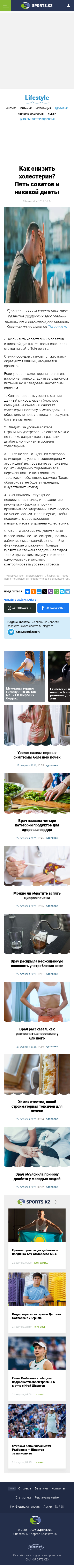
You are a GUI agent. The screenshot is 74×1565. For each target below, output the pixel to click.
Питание (26, 108)
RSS (61, 1506)
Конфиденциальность (25, 1506)
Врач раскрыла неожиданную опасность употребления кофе (37, 963)
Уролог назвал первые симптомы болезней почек (37, 754)
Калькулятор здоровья (38, 119)
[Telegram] (67, 591)
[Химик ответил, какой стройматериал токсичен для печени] (37, 1074)
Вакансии (41, 1488)
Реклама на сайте (47, 1497)
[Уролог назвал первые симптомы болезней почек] (37, 725)
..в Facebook (54, 608)
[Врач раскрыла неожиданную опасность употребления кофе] (37, 934)
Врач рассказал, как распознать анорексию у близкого (37, 1033)
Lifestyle (37, 97)
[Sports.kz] (37, 5)
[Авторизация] (70, 5)
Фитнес (11, 108)
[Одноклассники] (33, 591)
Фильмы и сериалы (31, 113)
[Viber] (50, 591)
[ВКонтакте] (27, 591)
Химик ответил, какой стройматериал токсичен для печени (37, 1106)
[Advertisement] (38, 51)
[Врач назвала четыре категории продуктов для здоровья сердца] (37, 793)
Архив (48, 1506)
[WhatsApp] (56, 591)
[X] (44, 591)
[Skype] (62, 591)
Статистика (23, 1497)
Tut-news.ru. (58, 327)
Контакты (58, 1488)
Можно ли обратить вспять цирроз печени (37, 895)
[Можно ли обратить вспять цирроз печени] (37, 866)
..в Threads (20, 608)
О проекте (24, 1488)
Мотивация (43, 108)
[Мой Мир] (39, 591)
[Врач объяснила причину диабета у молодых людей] (37, 1147)
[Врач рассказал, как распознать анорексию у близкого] (37, 1002)
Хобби (52, 113)
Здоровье (61, 108)
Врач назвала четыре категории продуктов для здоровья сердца (37, 825)
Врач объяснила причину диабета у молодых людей (37, 1176)
